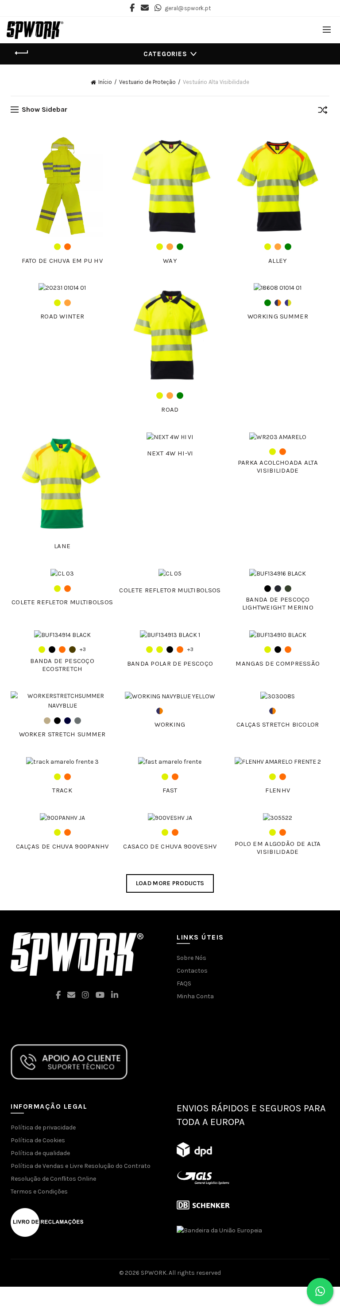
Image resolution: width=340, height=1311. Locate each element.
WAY (170, 261)
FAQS (184, 983)
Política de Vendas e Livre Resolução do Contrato (81, 1166)
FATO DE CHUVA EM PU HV (62, 261)
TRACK (62, 790)
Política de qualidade (40, 1153)
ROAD (169, 409)
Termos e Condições (39, 1191)
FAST (169, 790)
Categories (165, 54)
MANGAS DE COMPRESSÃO (278, 663)
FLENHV (277, 790)
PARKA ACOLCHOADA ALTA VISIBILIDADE (278, 466)
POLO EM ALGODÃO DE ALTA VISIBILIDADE (278, 848)
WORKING (170, 724)
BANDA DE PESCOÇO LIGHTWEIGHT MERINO (277, 603)
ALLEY (277, 261)
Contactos (192, 970)
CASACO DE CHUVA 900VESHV (169, 846)
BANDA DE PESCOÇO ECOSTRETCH (62, 665)
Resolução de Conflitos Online (53, 1178)
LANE (62, 546)
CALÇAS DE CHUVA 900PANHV (62, 846)
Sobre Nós (191, 958)
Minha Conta (195, 996)
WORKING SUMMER (277, 316)
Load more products (170, 883)
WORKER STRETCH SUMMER (62, 734)
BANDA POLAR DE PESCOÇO (170, 663)
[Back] (22, 53)
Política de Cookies (38, 1140)
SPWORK (153, 1273)
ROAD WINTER (62, 316)
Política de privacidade (43, 1127)
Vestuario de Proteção (147, 82)
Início (105, 82)
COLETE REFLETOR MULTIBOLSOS (62, 602)
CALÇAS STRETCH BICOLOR (277, 724)
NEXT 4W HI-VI (170, 453)
